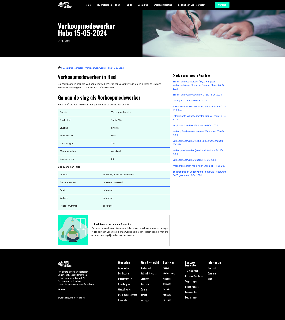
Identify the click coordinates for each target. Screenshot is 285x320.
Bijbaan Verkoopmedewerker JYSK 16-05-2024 (197, 94)
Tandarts (167, 284)
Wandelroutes (124, 289)
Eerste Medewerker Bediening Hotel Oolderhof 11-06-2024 (199, 108)
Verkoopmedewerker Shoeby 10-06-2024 (194, 160)
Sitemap (62, 289)
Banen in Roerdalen (194, 276)
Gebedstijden (124, 284)
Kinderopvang (169, 273)
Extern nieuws (191, 297)
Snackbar (145, 279)
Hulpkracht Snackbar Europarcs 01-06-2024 (195, 125)
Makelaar (167, 278)
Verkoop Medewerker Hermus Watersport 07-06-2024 (198, 133)
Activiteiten (123, 268)
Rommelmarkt (124, 300)
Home (88, 5)
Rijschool (167, 300)
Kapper (166, 268)
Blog (210, 279)
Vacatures (143, 5)
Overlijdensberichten (127, 295)
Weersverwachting (163, 5)
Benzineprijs (123, 273)
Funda (129, 5)
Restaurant (146, 268)
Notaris (166, 289)
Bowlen (144, 295)
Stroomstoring (125, 279)
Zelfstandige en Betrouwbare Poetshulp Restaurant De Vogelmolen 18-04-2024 (199, 173)
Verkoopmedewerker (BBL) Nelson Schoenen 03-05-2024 (198, 143)
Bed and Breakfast (149, 273)
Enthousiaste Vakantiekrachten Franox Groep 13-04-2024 (200, 118)
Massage (145, 300)
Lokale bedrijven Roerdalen (191, 5)
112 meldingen (191, 271)
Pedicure (167, 294)
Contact (212, 268)
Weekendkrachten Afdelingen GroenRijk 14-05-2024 (200, 165)
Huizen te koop (191, 287)
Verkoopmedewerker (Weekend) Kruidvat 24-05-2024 (198, 152)
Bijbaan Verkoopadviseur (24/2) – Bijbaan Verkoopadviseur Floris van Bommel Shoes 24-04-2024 (199, 85)
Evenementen (191, 292)
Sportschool (146, 284)
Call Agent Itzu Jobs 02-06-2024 (190, 100)
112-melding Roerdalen (108, 5)
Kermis (144, 289)
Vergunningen (191, 281)
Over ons (212, 273)
